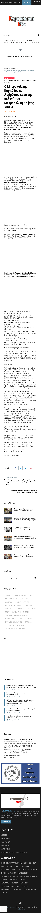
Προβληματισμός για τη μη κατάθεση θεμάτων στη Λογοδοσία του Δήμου (24, 546)
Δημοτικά (20, 605)
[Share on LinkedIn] (26, 468)
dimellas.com (20, 909)
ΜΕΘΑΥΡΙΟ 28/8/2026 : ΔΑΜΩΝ (12, 755)
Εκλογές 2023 (19, 609)
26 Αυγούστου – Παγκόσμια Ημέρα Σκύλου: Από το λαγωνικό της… (23, 528)
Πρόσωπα (28, 622)
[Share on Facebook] (15, 468)
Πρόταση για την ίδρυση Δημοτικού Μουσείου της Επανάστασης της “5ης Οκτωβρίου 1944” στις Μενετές (21, 686)
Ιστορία (7, 612)
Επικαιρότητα (14, 68)
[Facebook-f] (20, 50)
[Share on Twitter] (20, 468)
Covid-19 (31, 596)
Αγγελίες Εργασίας (22, 599)
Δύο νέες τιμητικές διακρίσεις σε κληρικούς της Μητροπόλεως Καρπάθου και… (25, 538)
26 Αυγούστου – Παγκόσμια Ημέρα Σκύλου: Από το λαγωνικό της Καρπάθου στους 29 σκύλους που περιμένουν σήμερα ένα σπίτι (20, 701)
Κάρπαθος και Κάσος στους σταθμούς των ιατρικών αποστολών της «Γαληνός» (25, 519)
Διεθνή (29, 605)
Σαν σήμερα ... (10, 625)
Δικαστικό (8, 609)
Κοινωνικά (8, 615)
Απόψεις (26, 602)
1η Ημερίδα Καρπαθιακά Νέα (15, 596)
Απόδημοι (17, 602)
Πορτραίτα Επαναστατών (14, 622)
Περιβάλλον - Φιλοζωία (13, 619)
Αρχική (6, 68)
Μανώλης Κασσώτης (21, 615)
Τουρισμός (21, 625)
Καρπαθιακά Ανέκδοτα (20, 612)
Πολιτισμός (28, 619)
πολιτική (22, 629)
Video (11, 599)
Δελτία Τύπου (10, 605)
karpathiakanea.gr (9, 907)
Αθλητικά (8, 602)
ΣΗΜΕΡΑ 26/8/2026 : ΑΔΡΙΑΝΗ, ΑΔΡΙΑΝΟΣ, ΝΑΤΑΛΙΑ (18, 740)
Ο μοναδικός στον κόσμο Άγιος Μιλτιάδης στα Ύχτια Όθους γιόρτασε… (24, 555)
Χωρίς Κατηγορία (11, 629)
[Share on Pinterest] (31, 468)
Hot (6, 599)
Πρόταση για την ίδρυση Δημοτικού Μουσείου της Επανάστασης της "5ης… (24, 509)
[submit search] (38, 35)
